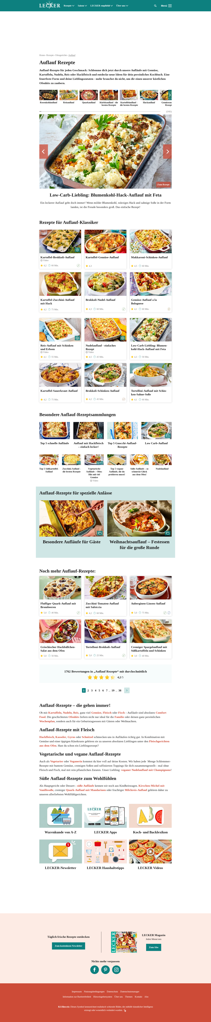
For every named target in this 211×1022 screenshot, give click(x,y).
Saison (81, 6)
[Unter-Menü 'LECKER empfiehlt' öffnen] (112, 6)
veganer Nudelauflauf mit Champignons (146, 769)
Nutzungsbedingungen (94, 991)
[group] (105, 98)
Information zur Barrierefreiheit (77, 997)
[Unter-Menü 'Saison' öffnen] (86, 6)
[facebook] (94, 969)
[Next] (170, 95)
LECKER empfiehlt (100, 6)
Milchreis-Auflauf (136, 790)
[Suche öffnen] (155, 5)
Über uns (120, 6)
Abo (146, 997)
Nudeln (67, 712)
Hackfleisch (46, 737)
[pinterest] (105, 969)
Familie (119, 716)
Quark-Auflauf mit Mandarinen (86, 790)
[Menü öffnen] (170, 5)
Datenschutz (112, 991)
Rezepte (67, 6)
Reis (76, 712)
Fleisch (107, 712)
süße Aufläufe (85, 785)
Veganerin (76, 761)
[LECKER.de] (49, 6)
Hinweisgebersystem (102, 997)
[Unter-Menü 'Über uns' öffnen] (127, 6)
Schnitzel (88, 737)
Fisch (121, 712)
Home (42, 55)
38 (119, 690)
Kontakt (138, 997)
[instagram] (116, 969)
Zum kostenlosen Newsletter (68, 946)
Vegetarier (57, 761)
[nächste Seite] (127, 690)
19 (113, 690)
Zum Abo (153, 947)
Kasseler (60, 737)
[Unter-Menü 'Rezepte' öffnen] (73, 6)
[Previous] (43, 151)
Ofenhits (74, 716)
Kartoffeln (54, 712)
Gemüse (96, 712)
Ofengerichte (61, 55)
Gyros (72, 737)
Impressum (77, 991)
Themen (128, 997)
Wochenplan (47, 721)
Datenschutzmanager (129, 991)
